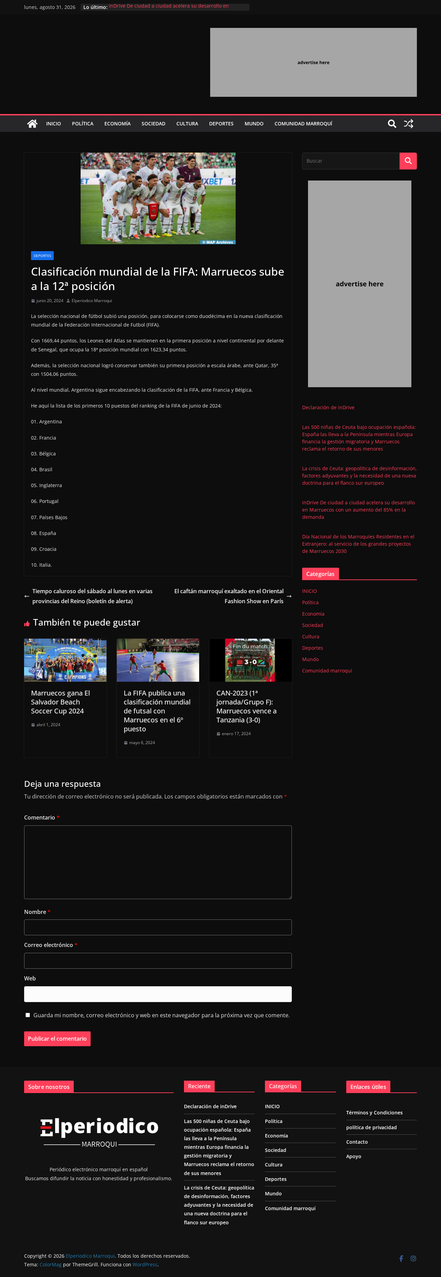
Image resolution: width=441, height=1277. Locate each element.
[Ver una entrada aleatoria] (408, 123)
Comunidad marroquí (303, 123)
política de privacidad (371, 1127)
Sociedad (153, 123)
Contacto (357, 1142)
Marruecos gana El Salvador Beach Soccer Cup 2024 (60, 701)
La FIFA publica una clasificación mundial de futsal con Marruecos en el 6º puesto (157, 710)
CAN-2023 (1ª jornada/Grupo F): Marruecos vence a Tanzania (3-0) (246, 706)
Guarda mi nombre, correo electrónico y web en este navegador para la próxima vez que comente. (161, 1015)
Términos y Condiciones (374, 1112)
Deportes (221, 123)
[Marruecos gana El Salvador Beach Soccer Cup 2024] (65, 643)
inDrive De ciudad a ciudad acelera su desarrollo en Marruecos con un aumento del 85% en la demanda (169, 10)
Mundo (254, 123)
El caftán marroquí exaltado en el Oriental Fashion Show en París (229, 596)
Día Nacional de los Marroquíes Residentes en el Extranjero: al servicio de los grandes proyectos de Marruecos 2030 (358, 543)
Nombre (37, 912)
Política (82, 123)
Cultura (187, 123)
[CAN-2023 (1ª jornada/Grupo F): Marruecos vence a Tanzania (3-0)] (250, 643)
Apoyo (353, 1156)
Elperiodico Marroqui (92, 300)
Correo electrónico (51, 945)
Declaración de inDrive (328, 407)
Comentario (42, 817)
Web (30, 978)
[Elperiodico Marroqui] (32, 123)
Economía (117, 123)
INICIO (53, 123)
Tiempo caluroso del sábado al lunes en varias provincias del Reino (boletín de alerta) (92, 596)
